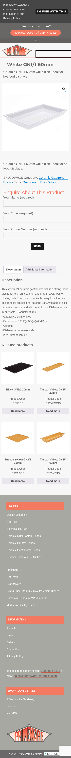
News (10, 635)
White (52, 182)
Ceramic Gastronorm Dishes (23, 550)
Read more (18, 411)
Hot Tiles (12, 521)
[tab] (13, 269)
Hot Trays (12, 577)
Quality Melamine (17, 514)
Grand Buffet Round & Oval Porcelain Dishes (33, 591)
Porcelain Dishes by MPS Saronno (27, 598)
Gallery (11, 642)
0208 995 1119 (50, 670)
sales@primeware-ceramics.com (35, 676)
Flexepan (12, 569)
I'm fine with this (51, 11)
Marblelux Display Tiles (20, 605)
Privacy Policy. (11, 18)
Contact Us (13, 649)
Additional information (39, 269)
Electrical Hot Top (17, 529)
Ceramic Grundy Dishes (21, 543)
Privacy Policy (15, 656)
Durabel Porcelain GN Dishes (24, 557)
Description (13, 269)
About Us (12, 628)
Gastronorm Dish (35, 182)
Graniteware (14, 584)
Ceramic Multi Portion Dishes (24, 536)
